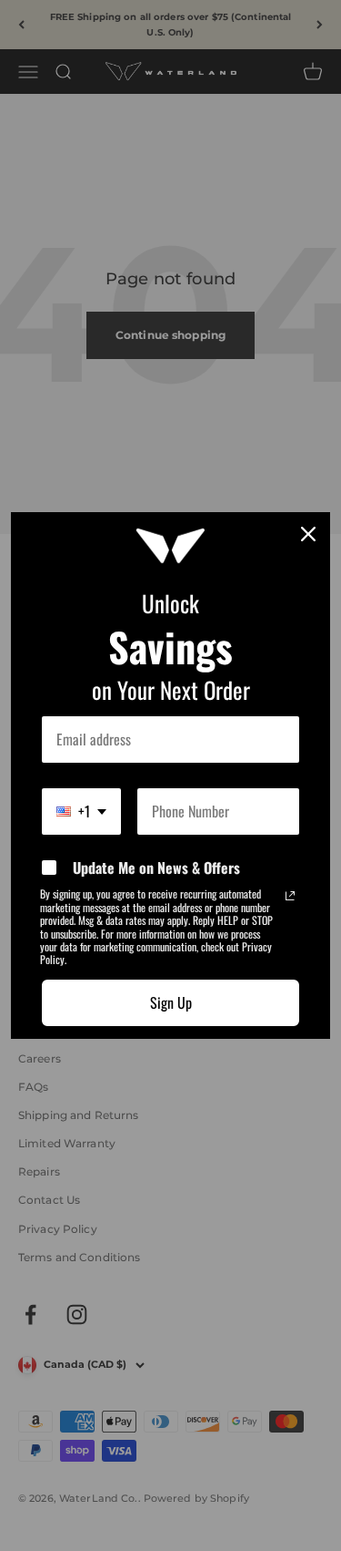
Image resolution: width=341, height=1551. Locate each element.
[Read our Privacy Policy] (290, 896)
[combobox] (81, 811)
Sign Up (171, 1002)
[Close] (308, 534)
